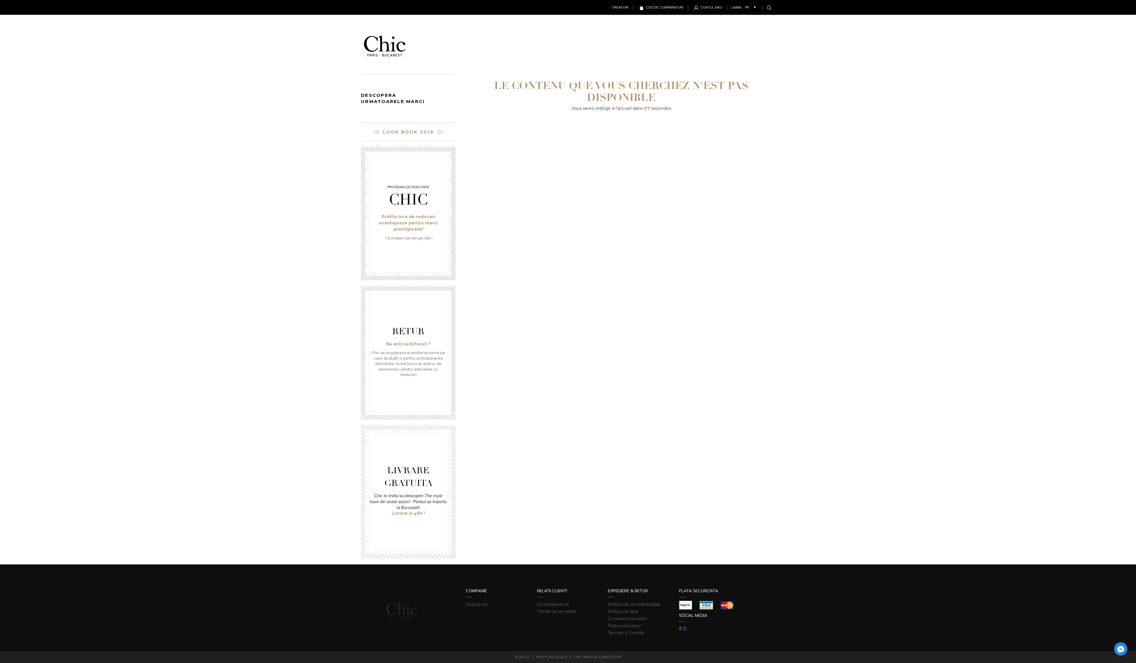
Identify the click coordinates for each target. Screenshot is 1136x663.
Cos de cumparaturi (664, 7)
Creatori (620, 7)
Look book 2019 (408, 132)
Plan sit (522, 657)
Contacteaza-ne (553, 604)
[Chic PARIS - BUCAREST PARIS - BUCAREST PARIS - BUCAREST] (384, 44)
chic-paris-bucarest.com (597, 657)
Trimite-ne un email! (556, 611)
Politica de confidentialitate (634, 604)
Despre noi (477, 604)
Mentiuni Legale (551, 657)
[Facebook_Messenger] (1120, 649)
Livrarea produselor (627, 618)
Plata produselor (624, 625)
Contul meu (711, 7)
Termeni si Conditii (626, 632)
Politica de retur (623, 611)
